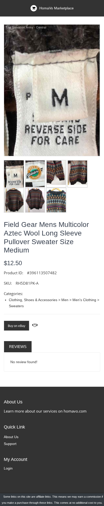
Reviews (18, 346)
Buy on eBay (16, 326)
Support (10, 444)
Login (8, 468)
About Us (11, 437)
